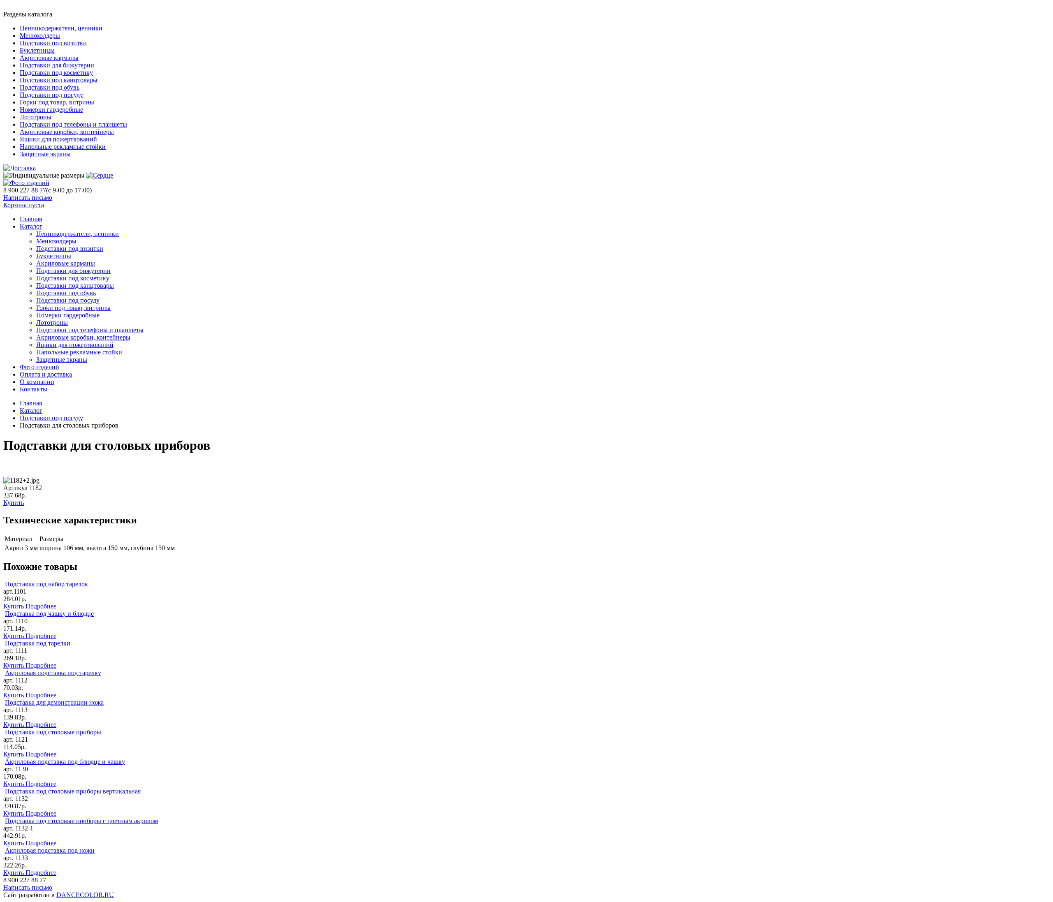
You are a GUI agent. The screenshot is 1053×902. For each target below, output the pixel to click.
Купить (13, 502)
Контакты (33, 389)
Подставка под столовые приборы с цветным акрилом (81, 820)
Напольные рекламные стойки (63, 146)
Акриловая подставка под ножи (50, 850)
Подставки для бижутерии (57, 65)
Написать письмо (27, 197)
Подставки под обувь (49, 87)
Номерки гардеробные (51, 109)
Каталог (31, 226)
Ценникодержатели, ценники (61, 28)
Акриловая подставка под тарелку (53, 672)
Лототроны (35, 116)
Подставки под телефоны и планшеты (73, 124)
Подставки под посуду (51, 94)
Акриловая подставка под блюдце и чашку (65, 761)
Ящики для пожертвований (58, 139)
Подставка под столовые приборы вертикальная (73, 791)
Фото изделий (39, 366)
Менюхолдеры (40, 35)
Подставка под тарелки (37, 643)
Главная (31, 403)
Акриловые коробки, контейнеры (67, 131)
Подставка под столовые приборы (53, 732)
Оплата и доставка (46, 374)
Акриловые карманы (49, 57)
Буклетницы (37, 50)
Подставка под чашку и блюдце (49, 613)
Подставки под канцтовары (58, 79)
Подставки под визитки (53, 42)
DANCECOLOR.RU (85, 894)
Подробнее (41, 606)
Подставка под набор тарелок (46, 584)
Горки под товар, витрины (57, 102)
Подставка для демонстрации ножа (54, 702)
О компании (37, 381)
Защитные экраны (45, 153)
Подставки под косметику (56, 72)
